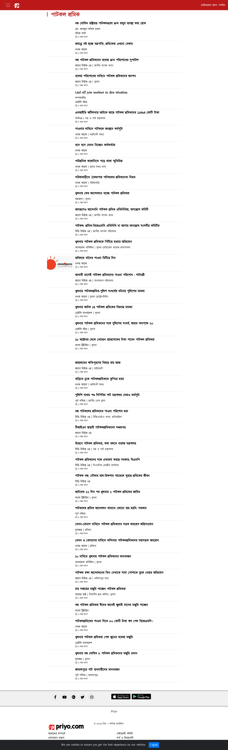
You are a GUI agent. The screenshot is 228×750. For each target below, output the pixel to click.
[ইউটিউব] (64, 697)
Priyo (114, 711)
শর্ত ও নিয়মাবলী (125, 738)
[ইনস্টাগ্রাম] (91, 697)
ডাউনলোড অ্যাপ (209, 5)
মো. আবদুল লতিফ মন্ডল (87, 29)
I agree (153, 745)
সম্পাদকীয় (80, 98)
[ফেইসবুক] (55, 697)
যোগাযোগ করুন (56, 738)
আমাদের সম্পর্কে (56, 734)
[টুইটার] (82, 697)
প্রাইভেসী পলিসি (125, 734)
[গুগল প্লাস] (73, 697)
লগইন (222, 5)
